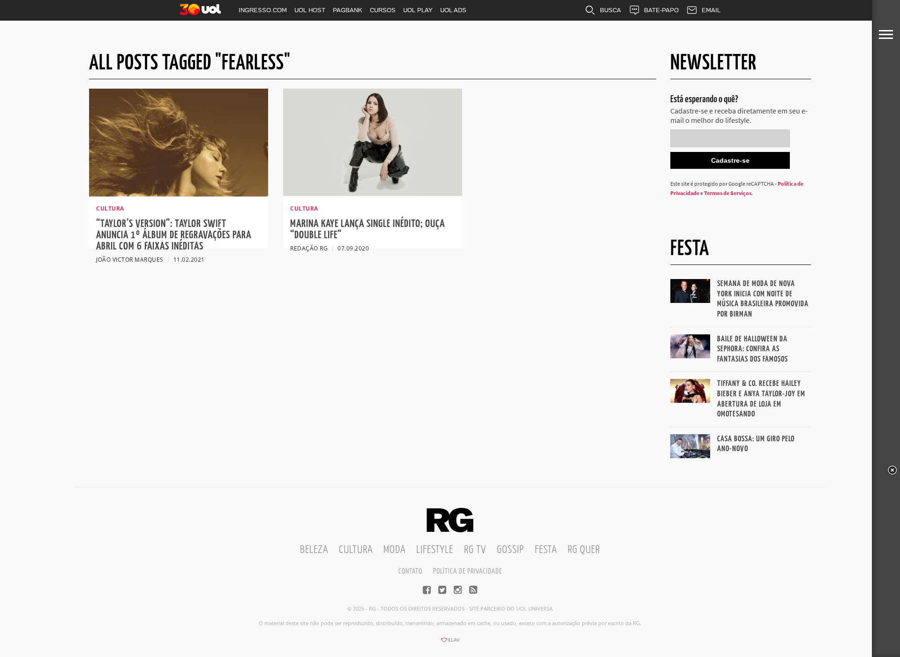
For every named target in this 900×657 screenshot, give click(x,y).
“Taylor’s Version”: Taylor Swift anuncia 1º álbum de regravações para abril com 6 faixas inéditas (173, 235)
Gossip (510, 549)
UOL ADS (453, 10)
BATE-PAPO (661, 10)
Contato (410, 571)
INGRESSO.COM (263, 10)
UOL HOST (309, 10)
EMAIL (711, 10)
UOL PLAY (418, 10)
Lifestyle (434, 549)
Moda (394, 549)
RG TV (475, 549)
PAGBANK (347, 10)
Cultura (356, 549)
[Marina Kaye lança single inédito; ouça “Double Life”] (372, 193)
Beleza (314, 549)
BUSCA (610, 10)
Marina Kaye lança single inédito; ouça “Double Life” (367, 230)
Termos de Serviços (727, 192)
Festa (546, 549)
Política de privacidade (467, 571)
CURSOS (383, 10)
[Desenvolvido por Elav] (450, 643)
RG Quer (584, 549)
